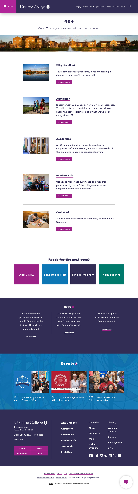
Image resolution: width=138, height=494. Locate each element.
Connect (40, 448)
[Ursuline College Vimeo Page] (97, 456)
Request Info (113, 6)
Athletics (66, 452)
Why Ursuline (69, 422)
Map (91, 438)
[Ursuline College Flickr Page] (105, 456)
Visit (85, 6)
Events (67, 363)
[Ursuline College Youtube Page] (91, 456)
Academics (67, 434)
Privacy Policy (61, 477)
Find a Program (97, 6)
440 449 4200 (37, 435)
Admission (67, 428)
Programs (22, 453)
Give (123, 6)
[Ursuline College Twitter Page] (115, 456)
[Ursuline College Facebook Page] (119, 456)
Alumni (112, 437)
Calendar (94, 422)
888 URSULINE (22, 435)
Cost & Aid (67, 446)
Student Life (68, 440)
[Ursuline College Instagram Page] (101, 456)
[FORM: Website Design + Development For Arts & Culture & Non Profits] (69, 484)
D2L (65, 473)
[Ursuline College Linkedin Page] (110, 456)
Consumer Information (45, 477)
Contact (19, 439)
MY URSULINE (49, 473)
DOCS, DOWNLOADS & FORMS (81, 473)
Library (112, 422)
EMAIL (59, 473)
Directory (94, 433)
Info (40, 453)
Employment (115, 442)
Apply (78, 6)
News (67, 307)
